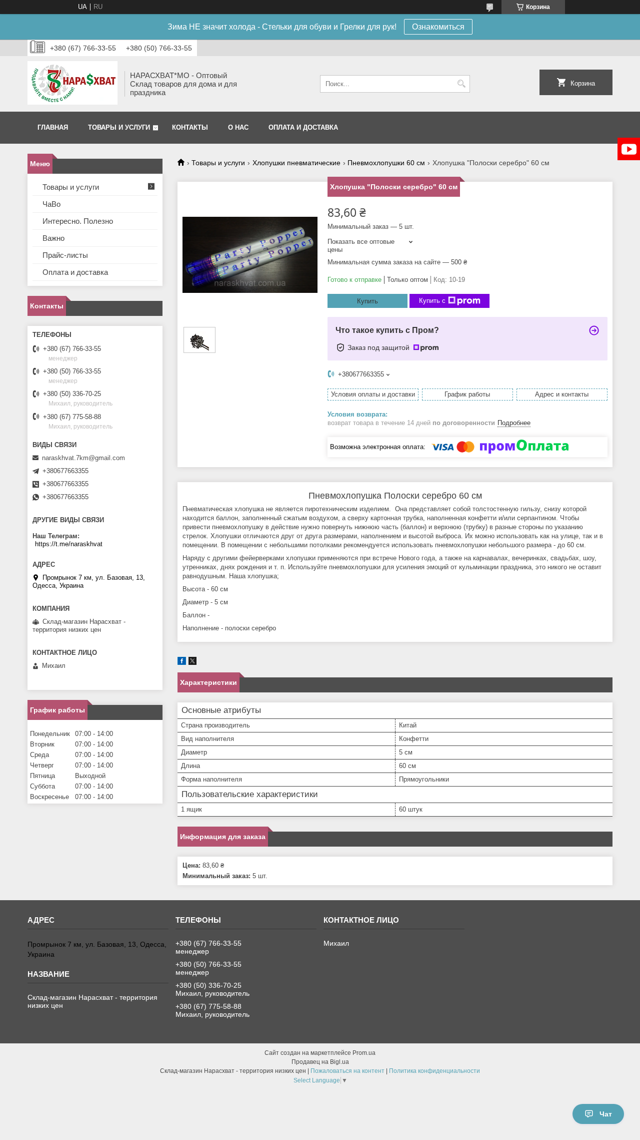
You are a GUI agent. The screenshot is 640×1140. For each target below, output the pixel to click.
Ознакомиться (438, 27)
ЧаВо (51, 204)
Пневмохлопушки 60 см (386, 163)
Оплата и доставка (303, 127)
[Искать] (461, 84)
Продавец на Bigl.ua (320, 1061)
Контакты (190, 127)
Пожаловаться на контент (347, 1070)
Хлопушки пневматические (296, 163)
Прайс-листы (65, 255)
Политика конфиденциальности (434, 1070)
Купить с (432, 300)
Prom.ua (364, 1052)
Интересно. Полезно (77, 221)
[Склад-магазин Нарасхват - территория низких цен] (73, 84)
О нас (238, 127)
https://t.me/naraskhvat (68, 544)
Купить (367, 301)
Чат (606, 1114)
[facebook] (182, 662)
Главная (53, 127)
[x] (192, 662)
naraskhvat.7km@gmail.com (83, 458)
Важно (53, 238)
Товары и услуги (119, 127)
